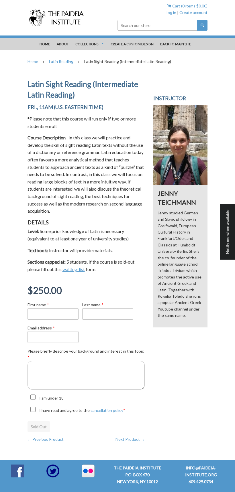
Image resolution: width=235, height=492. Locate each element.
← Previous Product (46, 439)
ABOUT (63, 44)
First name (38, 304)
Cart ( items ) (189, 5)
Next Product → (130, 439)
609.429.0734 (201, 481)
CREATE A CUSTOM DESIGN (132, 44)
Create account (193, 12)
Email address (41, 327)
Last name (92, 304)
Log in (171, 12)
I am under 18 (51, 398)
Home (33, 61)
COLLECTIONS (87, 44)
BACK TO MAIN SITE (175, 44)
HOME (45, 44)
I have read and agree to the (82, 410)
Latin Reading (61, 61)
